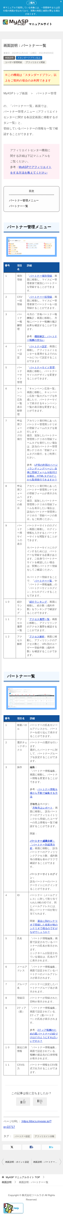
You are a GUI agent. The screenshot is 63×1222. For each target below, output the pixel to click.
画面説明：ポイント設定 (17, 1162)
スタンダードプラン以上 (29, 58)
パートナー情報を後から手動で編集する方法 (44, 793)
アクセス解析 (36, 636)
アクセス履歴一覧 (39, 619)
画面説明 (9, 58)
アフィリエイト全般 (44, 1136)
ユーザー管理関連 (13, 62)
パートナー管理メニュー (24, 200)
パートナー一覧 (18, 206)
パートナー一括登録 (40, 296)
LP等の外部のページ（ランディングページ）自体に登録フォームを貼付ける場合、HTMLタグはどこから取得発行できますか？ (42, 472)
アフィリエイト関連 (35, 62)
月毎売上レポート (42, 807)
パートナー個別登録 (40, 275)
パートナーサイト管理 (42, 367)
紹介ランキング (38, 601)
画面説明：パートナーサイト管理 (47, 1162)
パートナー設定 (38, 346)
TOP (23, 1177)
